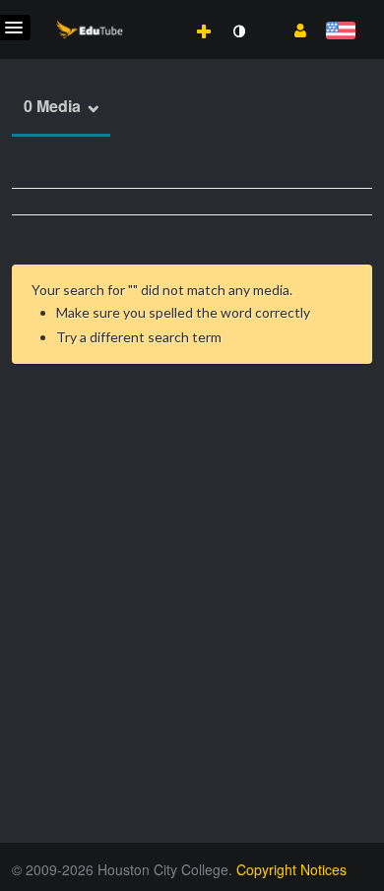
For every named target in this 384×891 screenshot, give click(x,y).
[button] (293, 28)
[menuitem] (160, 11)
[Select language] (340, 32)
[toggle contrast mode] (238, 31)
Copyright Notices (291, 869)
